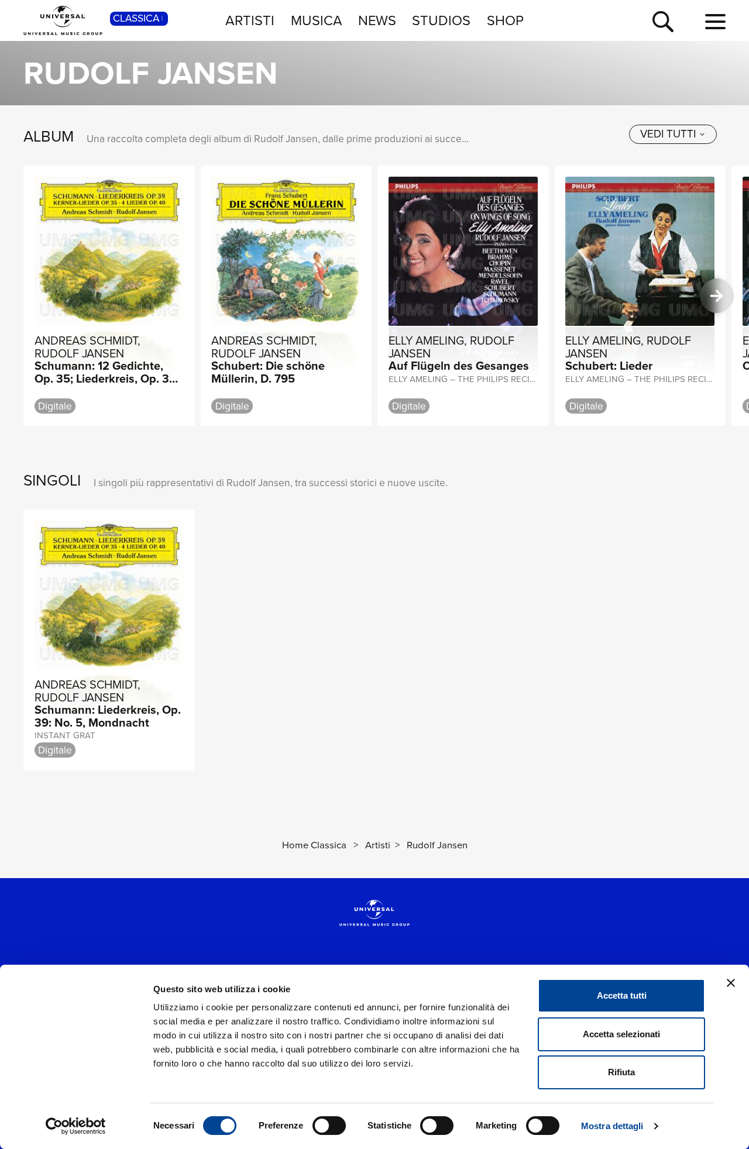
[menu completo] (715, 22)
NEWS (377, 20)
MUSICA (316, 20)
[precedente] (32, 295)
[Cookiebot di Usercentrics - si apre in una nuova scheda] (76, 1126)
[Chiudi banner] (731, 983)
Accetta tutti (622, 995)
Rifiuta (621, 1072)
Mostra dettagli (612, 1126)
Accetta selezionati (621, 1034)
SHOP (505, 20)
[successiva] (717, 295)
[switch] (329, 1125)
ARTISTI (249, 20)
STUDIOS (441, 20)
